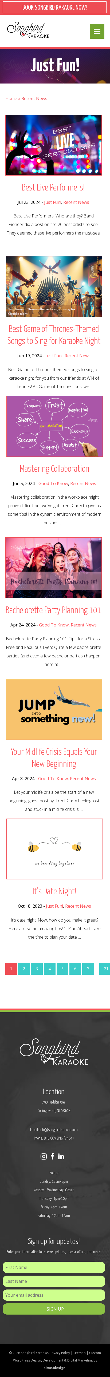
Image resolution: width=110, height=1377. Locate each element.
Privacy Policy (60, 1353)
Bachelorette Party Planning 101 (53, 610)
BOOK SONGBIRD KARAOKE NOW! (54, 8)
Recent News (76, 202)
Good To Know (53, 483)
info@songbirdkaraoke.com (59, 1130)
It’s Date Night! (55, 891)
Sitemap (79, 1353)
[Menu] (97, 31)
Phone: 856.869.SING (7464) (54, 1138)
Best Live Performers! (53, 188)
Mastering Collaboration (54, 469)
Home (11, 98)
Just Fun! (52, 202)
